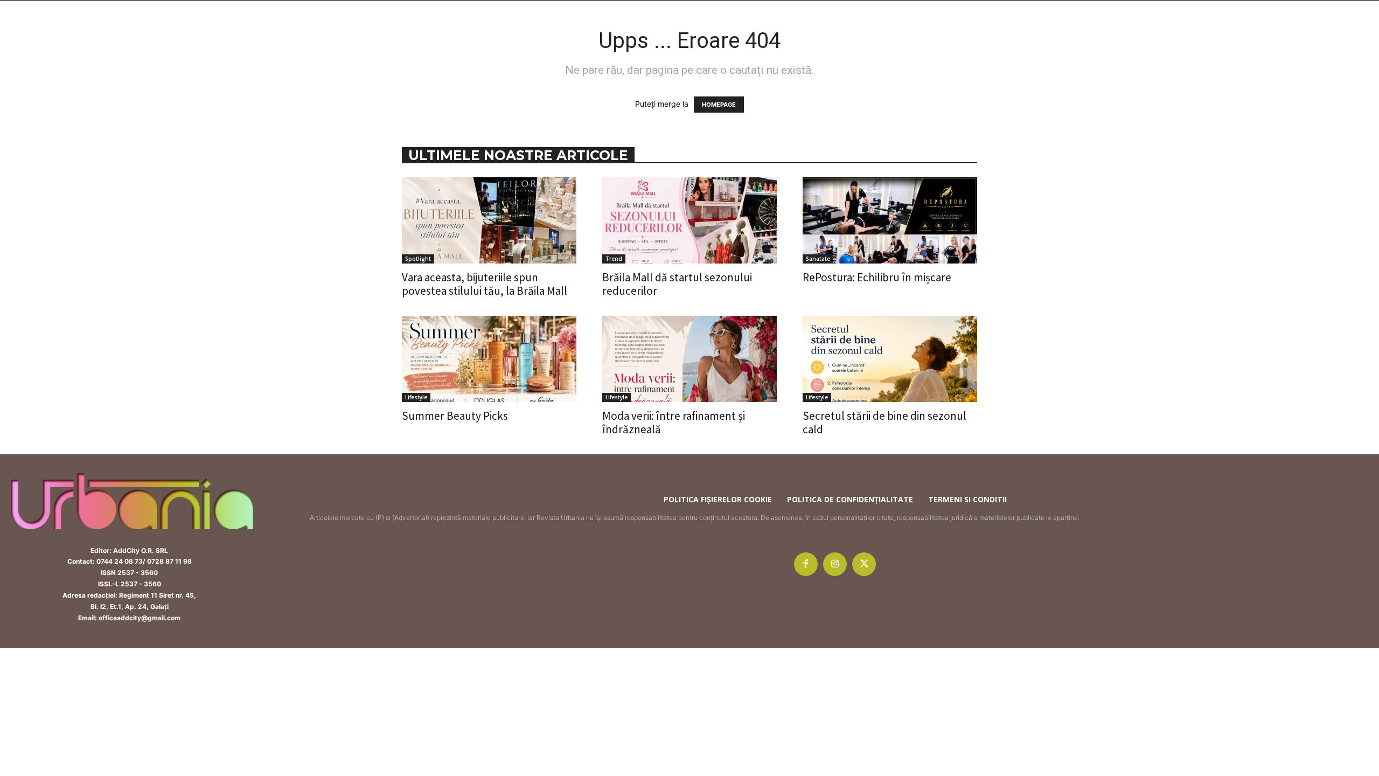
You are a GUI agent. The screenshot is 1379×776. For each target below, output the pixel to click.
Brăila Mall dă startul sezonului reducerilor (677, 284)
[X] (864, 564)
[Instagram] (835, 564)
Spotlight (418, 258)
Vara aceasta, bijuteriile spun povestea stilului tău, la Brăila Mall (484, 284)
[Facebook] (806, 564)
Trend (613, 258)
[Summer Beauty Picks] (489, 359)
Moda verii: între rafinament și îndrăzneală (673, 422)
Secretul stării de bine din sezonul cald (884, 422)
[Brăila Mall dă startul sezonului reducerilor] (689, 220)
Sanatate (818, 258)
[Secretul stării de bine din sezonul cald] (890, 359)
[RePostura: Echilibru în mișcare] (890, 220)
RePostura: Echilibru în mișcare (877, 277)
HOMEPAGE (719, 104)
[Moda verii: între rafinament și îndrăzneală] (689, 359)
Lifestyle (416, 397)
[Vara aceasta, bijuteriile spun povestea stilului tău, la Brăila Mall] (489, 220)
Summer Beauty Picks (455, 415)
